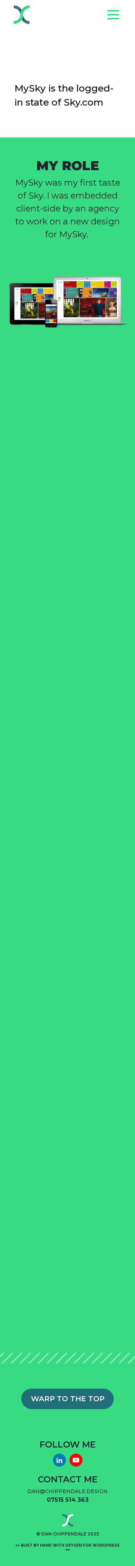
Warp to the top (67, 1398)
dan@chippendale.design (67, 1491)
